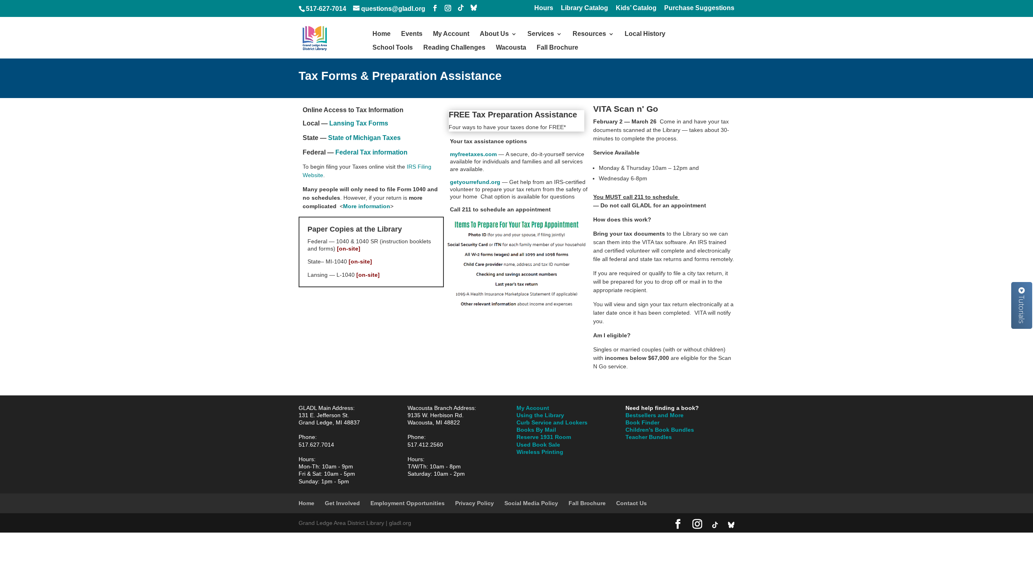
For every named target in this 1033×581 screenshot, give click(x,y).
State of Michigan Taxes (364, 137)
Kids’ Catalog (636, 8)
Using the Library (540, 415)
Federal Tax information (371, 152)
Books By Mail (536, 429)
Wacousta (511, 48)
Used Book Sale (538, 444)
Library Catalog (584, 8)
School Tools (392, 48)
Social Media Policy (531, 503)
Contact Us (631, 503)
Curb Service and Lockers (552, 422)
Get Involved (342, 503)
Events (411, 34)
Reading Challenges (454, 48)
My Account (451, 34)
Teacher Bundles (648, 437)
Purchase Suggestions (699, 8)
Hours (543, 8)
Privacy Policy (474, 503)
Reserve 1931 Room (543, 437)
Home (381, 34)
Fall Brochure (557, 48)
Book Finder (642, 422)
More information (366, 206)
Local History (645, 34)
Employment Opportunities (407, 503)
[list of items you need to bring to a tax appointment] (516, 307)
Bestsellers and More (654, 415)
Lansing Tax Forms (358, 123)
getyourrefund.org (476, 182)
